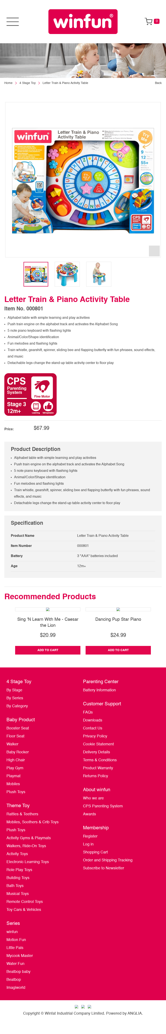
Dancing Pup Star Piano (118, 620)
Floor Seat (15, 736)
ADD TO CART (47, 650)
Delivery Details (96, 752)
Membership (96, 828)
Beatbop (13, 980)
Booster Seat (17, 728)
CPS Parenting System (103, 806)
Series (13, 923)
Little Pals (14, 948)
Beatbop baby (18, 972)
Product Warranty (98, 768)
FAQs (88, 712)
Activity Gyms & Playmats (28, 838)
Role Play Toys (19, 870)
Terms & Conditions (100, 760)
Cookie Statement (98, 744)
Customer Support (102, 704)
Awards (89, 814)
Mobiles (13, 784)
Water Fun (15, 964)
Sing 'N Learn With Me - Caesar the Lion (47, 623)
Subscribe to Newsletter (103, 868)
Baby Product (20, 720)
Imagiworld (15, 988)
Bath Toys (15, 886)
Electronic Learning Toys (27, 862)
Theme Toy (18, 805)
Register (90, 836)
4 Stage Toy (27, 83)
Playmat (13, 776)
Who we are (93, 798)
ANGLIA (135, 1013)
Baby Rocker (17, 752)
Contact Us (92, 728)
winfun (12, 932)
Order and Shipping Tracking (107, 860)
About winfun (96, 790)
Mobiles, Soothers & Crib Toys (32, 822)
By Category (17, 706)
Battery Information (99, 690)
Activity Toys (17, 854)
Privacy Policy (95, 736)
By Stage (14, 690)
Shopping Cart (95, 852)
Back (158, 83)
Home (8, 83)
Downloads (92, 720)
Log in (88, 844)
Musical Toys (17, 894)
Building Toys (17, 878)
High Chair (15, 760)
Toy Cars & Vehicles (23, 910)
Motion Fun (16, 940)
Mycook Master (19, 956)
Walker (12, 744)
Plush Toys (15, 792)
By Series (14, 698)
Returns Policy (95, 776)
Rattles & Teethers (22, 814)
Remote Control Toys (24, 902)
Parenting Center (100, 682)
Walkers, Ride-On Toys (26, 846)
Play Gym (14, 768)
